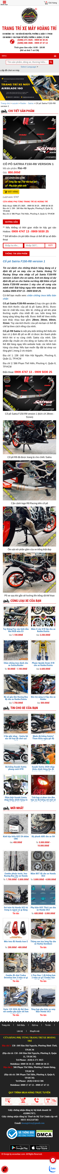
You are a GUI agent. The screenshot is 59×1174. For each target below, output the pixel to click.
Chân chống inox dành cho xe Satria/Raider (16, 664)
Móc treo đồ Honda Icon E (16, 941)
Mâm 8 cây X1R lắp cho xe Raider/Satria (43, 630)
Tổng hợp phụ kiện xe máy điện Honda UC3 (43, 1010)
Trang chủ (5, 103)
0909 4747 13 (20, 231)
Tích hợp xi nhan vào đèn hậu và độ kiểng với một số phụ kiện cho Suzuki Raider (43, 799)
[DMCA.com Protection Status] (44, 1133)
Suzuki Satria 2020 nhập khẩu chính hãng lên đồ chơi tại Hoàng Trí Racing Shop (43, 770)
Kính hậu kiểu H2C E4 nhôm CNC (16, 837)
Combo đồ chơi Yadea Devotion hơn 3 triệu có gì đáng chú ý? (16, 977)
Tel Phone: (21, 1060)
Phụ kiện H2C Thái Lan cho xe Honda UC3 (43, 908)
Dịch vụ (35, 1025)
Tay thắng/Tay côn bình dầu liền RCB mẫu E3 (16, 630)
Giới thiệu (21, 1025)
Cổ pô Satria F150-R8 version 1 (24, 261)
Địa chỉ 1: (6, 1045)
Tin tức (48, 1025)
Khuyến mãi (34, 1031)
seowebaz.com (18, 1154)
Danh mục (4, 4)
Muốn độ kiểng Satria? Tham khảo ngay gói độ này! (43, 738)
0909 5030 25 (40, 231)
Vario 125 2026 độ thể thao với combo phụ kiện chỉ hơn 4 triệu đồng (15, 1011)
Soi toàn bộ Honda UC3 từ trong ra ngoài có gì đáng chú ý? (16, 909)
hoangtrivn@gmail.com (33, 1123)
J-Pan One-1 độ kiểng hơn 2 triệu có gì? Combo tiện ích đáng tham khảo (43, 977)
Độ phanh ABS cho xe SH (43, 836)
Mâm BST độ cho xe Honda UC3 (43, 874)
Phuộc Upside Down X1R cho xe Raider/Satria (43, 664)
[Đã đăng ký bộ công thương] (21, 1133)
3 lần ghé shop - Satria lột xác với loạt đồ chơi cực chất (16, 738)
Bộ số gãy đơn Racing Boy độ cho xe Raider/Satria (16, 698)
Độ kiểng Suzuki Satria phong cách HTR (15, 767)
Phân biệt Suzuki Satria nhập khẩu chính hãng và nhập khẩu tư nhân (15, 799)
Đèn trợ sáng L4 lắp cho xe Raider (43, 698)
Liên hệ (20, 1031)
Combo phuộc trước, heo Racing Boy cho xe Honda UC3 (16, 875)
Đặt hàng (13, 192)
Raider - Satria (26, 103)
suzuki (15, 103)
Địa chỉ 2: (8, 1067)
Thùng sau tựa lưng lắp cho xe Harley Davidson (43, 942)
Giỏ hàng (53, 3)
